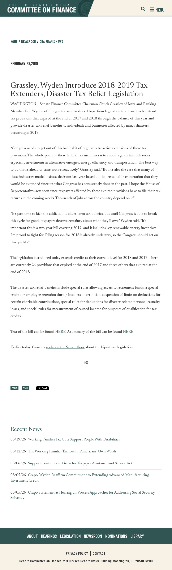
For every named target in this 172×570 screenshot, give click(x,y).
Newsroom (93, 536)
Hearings (49, 536)
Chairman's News (51, 41)
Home (14, 41)
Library (137, 536)
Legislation (70, 536)
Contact (99, 553)
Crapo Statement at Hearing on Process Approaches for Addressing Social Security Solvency (82, 495)
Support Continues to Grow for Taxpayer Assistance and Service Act (80, 463)
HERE (60, 332)
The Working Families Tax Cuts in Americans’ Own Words (72, 451)
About (32, 536)
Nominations (116, 536)
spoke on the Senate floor (65, 347)
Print (14, 388)
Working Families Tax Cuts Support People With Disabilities (74, 440)
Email (25, 388)
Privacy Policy (77, 553)
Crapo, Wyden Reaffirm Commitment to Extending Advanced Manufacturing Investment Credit (79, 478)
